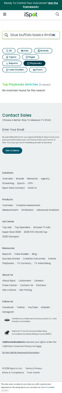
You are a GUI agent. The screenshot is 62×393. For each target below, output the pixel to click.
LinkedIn (45, 307)
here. (39, 346)
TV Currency (24, 263)
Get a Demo (9, 290)
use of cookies (48, 387)
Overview (7, 178)
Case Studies (16, 69)
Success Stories (11, 258)
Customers (25, 280)
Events (52, 258)
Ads (25, 50)
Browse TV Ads (41, 227)
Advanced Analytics (48, 210)
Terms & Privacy (33, 368)
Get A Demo (12, 150)
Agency (45, 178)
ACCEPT (5, 390)
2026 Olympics (10, 236)
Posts (39, 69)
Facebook (8, 307)
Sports (21, 183)
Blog (34, 254)
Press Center (9, 285)
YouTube (33, 307)
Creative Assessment (28, 205)
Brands (44, 50)
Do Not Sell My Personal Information (20, 352)
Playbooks (35, 63)
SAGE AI (32, 188)
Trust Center (33, 372)
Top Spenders (22, 227)
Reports (13, 63)
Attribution (27, 210)
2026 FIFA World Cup (35, 232)
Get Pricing (25, 290)
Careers (38, 280)
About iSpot (9, 280)
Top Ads (7, 227)
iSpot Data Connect (13, 188)
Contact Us (26, 285)
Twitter (21, 307)
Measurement (10, 210)
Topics (12, 57)
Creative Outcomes (34, 258)
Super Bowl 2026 (11, 232)
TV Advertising (42, 263)
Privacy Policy (36, 140)
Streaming (8, 183)
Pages (31, 57)
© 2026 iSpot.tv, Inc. (12, 368)
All (10, 50)
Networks (32, 178)
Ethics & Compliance (13, 372)
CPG (30, 183)
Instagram (8, 312)
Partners (41, 285)
